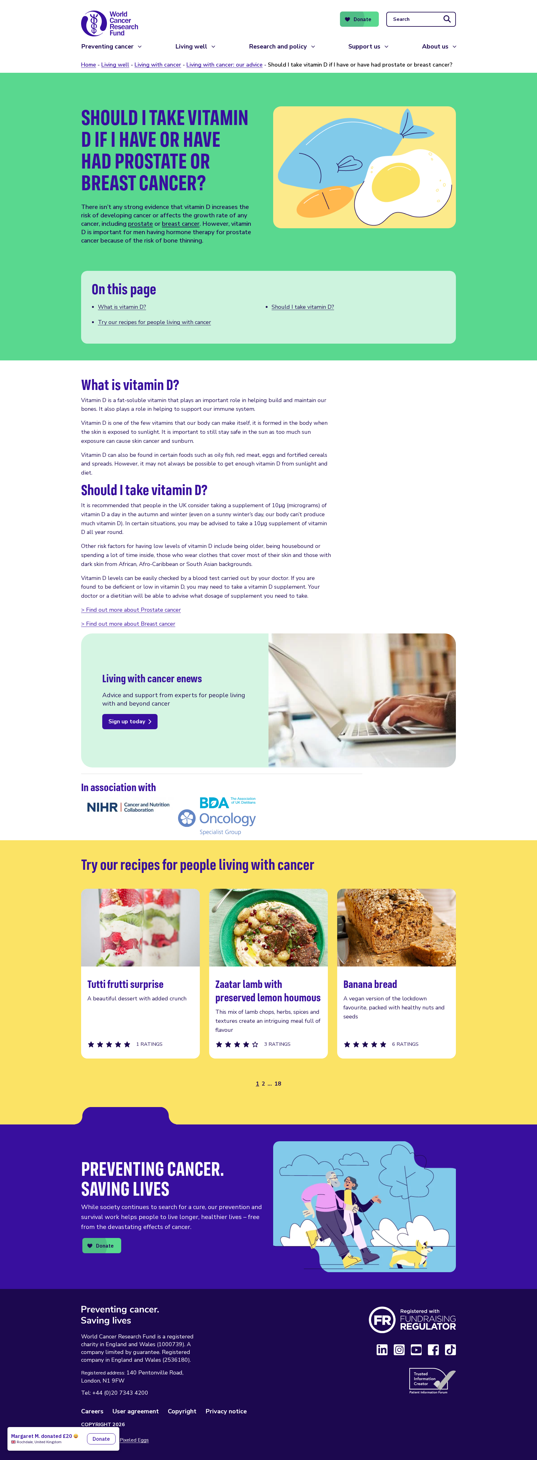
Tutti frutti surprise (140, 974)
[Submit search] (447, 19)
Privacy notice (226, 1411)
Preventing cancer (107, 46)
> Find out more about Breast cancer (128, 624)
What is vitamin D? (122, 307)
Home (88, 64)
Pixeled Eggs (134, 1440)
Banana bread (396, 974)
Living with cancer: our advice (224, 64)
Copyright (182, 1411)
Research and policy (278, 46)
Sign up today (126, 721)
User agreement (135, 1411)
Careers (92, 1411)
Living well (191, 46)
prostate (140, 224)
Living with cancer (158, 64)
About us (435, 46)
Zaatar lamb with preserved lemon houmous (268, 974)
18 (277, 1083)
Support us (364, 46)
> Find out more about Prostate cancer (131, 610)
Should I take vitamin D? (303, 307)
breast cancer (181, 224)
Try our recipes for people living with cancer (154, 322)
